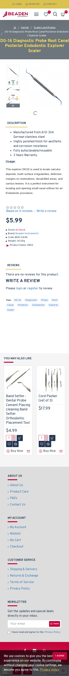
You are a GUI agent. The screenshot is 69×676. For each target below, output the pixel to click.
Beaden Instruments (27, 233)
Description (16, 123)
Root (54, 300)
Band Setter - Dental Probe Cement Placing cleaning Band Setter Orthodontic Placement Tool (18, 409)
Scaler (10, 310)
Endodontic (38, 305)
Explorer (53, 305)
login (19, 288)
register (32, 288)
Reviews (13, 265)
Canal (10, 305)
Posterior (23, 305)
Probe (44, 300)
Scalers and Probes (45, 27)
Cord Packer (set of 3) (48, 398)
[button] (13, 66)
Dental (25, 27)
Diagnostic (31, 300)
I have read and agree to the (36, 632)
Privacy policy (49, 670)
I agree (59, 655)
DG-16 (18, 300)
